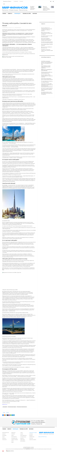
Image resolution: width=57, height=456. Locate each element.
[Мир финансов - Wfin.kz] (15, 9)
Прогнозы (31, 438)
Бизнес (3, 436)
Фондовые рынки (14, 438)
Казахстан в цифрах (32, 439)
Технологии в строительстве (21, 406)
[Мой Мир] (12, 415)
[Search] (53, 1)
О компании (16, 1)
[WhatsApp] (10, 415)
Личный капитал (23, 436)
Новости (10, 13)
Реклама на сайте (27, 13)
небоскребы (5, 406)
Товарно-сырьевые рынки (14, 440)
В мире (12, 435)
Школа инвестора (23, 435)
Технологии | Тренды (33, 432)
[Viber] (9, 415)
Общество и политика (13, 433)
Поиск (12, 442)
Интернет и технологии (4, 439)
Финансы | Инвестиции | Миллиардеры (22, 439)
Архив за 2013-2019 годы (42, 436)
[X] (7, 415)
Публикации (17, 13)
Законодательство (5, 432)
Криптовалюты (14, 436)
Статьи (21, 432)
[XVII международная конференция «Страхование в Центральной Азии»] (28, 422)
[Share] (50, 1)
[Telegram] (6, 415)
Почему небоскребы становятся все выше (16, 24)
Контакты (21, 1)
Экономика (4, 435)
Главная (4, 13)
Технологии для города (12, 406)
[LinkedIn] (14, 415)
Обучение (35, 13)
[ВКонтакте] (3, 415)
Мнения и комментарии (31, 436)
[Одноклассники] (4, 415)
